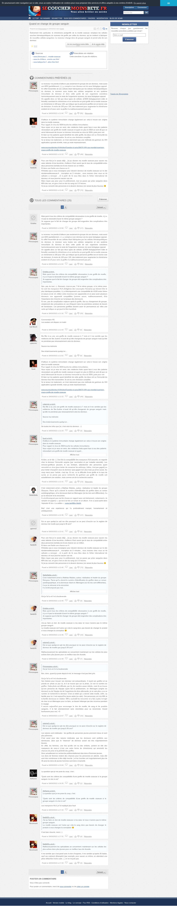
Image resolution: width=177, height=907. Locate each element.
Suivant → (101, 207)
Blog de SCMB (116, 18)
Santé (62, 29)
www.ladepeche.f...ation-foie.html (46, 62)
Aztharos (33, 779)
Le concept (77, 903)
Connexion (142, 7)
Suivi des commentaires (75, 18)
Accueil (48, 903)
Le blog (68, 903)
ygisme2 (33, 528)
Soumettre (57, 18)
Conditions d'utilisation (100, 903)
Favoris (91, 18)
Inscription (129, 7)
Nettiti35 (33, 168)
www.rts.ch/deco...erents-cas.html (46, 59)
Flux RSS (86, 903)
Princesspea (42, 29)
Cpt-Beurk (33, 327)
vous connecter (65, 886)
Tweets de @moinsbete (119, 94)
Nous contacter (130, 903)
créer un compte (83, 886)
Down (78, 113)
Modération (102, 18)
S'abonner (103, 199)
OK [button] (168, 3)
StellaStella (33, 495)
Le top (36, 18)
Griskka (33, 223)
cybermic (33, 343)
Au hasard (45, 18)
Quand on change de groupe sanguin (49, 23)
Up (75, 113)
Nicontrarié (33, 823)
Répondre (88, 113)
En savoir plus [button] (140, 3)
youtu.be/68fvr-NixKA (73, 503)
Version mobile (58, 903)
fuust (33, 127)
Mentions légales (116, 903)
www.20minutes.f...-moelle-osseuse (46, 57)
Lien (70, 113)
